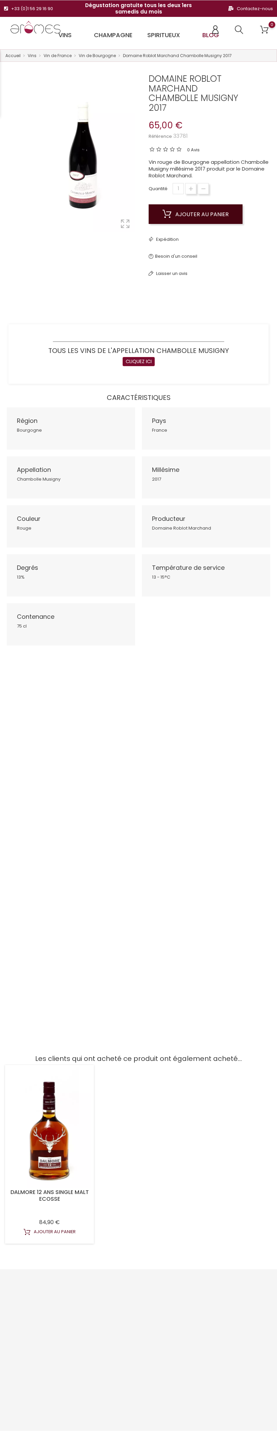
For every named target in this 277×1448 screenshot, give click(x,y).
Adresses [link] (175, 1330)
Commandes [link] (179, 1309)
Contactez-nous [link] (137, 1341)
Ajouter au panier (201, 214)
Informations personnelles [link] (179, 1295)
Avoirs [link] (171, 1320)
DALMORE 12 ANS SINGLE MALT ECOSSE (49, 1195)
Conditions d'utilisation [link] (131, 1316)
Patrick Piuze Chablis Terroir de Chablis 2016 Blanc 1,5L (225, 814)
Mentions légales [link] (137, 1302)
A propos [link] (129, 1330)
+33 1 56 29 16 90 (29, 1331)
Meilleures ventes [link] (90, 1313)
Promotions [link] (83, 1292)
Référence (160, 136)
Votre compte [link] (183, 1278)
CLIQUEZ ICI (139, 361)
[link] (37, 1283)
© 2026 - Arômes (22, 1439)
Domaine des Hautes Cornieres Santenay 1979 (51, 811)
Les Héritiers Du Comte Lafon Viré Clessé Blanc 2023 (138, 814)
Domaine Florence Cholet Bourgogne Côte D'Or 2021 (52, 993)
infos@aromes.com (33, 1342)
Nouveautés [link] (84, 1302)
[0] (264, 30)
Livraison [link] (128, 1292)
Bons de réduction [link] (175, 1344)
